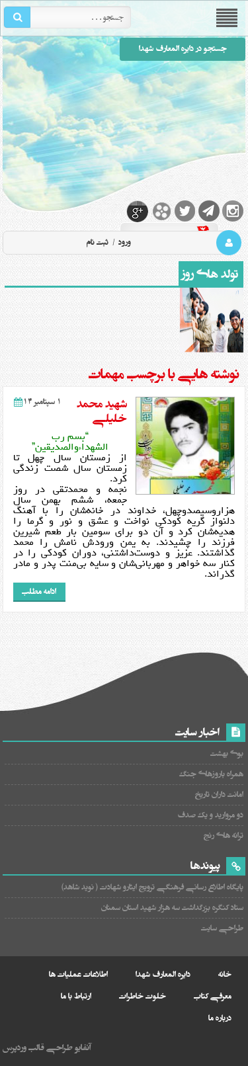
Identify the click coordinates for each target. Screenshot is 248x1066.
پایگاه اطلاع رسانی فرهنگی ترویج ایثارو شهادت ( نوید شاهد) (152, 887)
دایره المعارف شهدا (163, 974)
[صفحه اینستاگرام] (233, 211)
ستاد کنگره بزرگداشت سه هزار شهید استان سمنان (172, 907)
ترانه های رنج (223, 835)
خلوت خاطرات (142, 996)
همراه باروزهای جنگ (211, 774)
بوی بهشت (226, 753)
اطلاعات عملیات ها (78, 974)
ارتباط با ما (76, 996)
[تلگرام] (209, 211)
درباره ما (219, 1018)
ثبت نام (97, 242)
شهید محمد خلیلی (102, 411)
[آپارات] (161, 211)
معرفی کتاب (212, 996)
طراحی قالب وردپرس (38, 1047)
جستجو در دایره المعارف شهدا (183, 48)
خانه (224, 974)
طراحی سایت (222, 928)
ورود (123, 242)
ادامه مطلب (39, 591)
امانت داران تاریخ (219, 794)
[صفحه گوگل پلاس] (137, 211)
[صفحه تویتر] (185, 211)
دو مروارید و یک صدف (210, 815)
